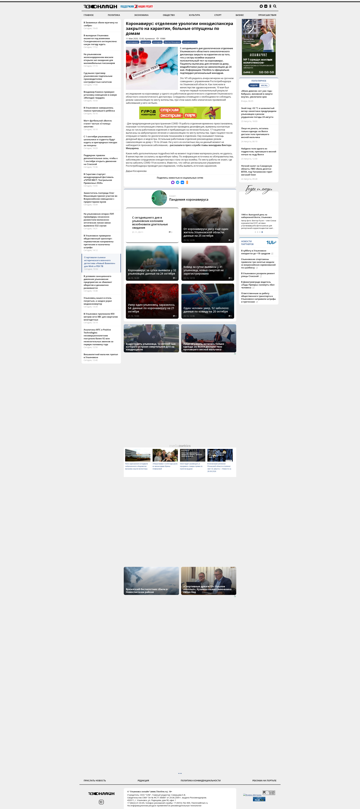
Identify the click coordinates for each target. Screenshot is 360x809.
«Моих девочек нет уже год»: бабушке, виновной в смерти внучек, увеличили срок (257, 93)
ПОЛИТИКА (114, 15)
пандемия (145, 42)
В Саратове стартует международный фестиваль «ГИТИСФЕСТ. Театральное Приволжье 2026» (99, 178)
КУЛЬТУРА (194, 15)
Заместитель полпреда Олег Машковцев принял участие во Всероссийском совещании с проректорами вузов (100, 197)
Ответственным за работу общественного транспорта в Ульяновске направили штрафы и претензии (258, 297)
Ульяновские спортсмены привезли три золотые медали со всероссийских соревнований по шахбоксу (258, 263)
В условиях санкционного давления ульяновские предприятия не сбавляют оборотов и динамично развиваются (98, 282)
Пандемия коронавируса (188, 199)
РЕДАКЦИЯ (143, 780)
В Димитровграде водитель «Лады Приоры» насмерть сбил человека (257, 284)
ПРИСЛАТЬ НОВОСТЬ (95, 780)
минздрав (157, 42)
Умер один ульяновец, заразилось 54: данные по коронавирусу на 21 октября (151, 308)
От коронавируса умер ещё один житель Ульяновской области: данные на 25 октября (206, 232)
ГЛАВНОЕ (89, 15)
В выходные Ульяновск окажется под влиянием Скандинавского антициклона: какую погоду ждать (100, 40)
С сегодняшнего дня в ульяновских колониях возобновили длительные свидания (150, 223)
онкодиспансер (190, 42)
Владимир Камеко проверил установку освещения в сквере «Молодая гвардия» (100, 94)
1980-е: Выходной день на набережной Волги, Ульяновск (256, 216)
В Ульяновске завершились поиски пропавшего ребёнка (99, 109)
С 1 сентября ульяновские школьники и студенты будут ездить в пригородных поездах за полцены (100, 141)
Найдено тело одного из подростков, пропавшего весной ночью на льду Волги (258, 151)
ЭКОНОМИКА (141, 15)
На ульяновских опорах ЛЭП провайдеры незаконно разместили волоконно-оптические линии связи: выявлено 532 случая (99, 219)
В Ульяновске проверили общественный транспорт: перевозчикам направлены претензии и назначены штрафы (98, 241)
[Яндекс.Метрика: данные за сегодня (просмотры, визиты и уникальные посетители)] (252, 795)
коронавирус (132, 42)
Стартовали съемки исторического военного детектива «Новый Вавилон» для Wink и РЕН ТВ (99, 262)
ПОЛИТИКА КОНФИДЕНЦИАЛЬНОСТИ (201, 780)
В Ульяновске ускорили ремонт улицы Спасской (258, 275)
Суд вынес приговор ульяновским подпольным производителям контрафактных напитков (98, 77)
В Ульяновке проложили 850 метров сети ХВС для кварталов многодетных (101, 316)
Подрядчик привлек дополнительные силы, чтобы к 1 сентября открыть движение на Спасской (101, 160)
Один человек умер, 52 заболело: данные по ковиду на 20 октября (206, 309)
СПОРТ (217, 15)
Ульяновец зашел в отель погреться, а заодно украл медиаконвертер (98, 300)
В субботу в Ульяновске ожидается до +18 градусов (256, 252)
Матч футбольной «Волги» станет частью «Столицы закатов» (98, 123)
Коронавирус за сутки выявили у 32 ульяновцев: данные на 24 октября (152, 271)
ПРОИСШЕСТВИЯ (267, 15)
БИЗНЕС (240, 15)
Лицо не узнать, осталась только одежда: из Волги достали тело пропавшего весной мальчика (255, 133)
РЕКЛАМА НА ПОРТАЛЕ (264, 780)
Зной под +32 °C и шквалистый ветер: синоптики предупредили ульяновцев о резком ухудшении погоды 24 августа (258, 112)
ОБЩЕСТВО (169, 15)
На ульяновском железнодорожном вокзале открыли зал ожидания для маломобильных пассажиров (99, 58)
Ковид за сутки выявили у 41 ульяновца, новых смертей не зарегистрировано (204, 270)
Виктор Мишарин (172, 42)
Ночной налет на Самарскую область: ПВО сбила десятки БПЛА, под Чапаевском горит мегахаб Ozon (256, 170)
